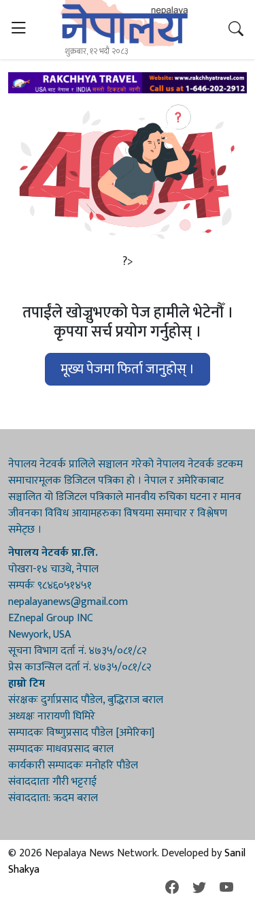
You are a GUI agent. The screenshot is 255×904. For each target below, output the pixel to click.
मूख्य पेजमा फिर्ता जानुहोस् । (127, 369)
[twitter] (199, 888)
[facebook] (172, 888)
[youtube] (226, 888)
